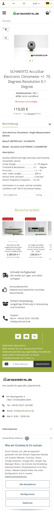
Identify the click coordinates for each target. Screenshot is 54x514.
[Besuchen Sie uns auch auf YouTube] (26, 336)
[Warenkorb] (47, 13)
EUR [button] (35, 3)
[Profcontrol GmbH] (25, 13)
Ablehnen (28, 503)
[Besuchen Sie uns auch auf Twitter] (18, 336)
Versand (31, 113)
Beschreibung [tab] (10, 123)
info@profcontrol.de (24, 410)
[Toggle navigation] (4, 13)
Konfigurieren (28, 494)
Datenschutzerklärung (13, 351)
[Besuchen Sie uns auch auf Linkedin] (35, 336)
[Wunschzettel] (24, 3)
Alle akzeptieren (27, 484)
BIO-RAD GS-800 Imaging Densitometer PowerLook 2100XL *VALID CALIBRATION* (13, 248)
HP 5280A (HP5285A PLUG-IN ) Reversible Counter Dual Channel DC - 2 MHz (36, 248)
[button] (13, 3)
